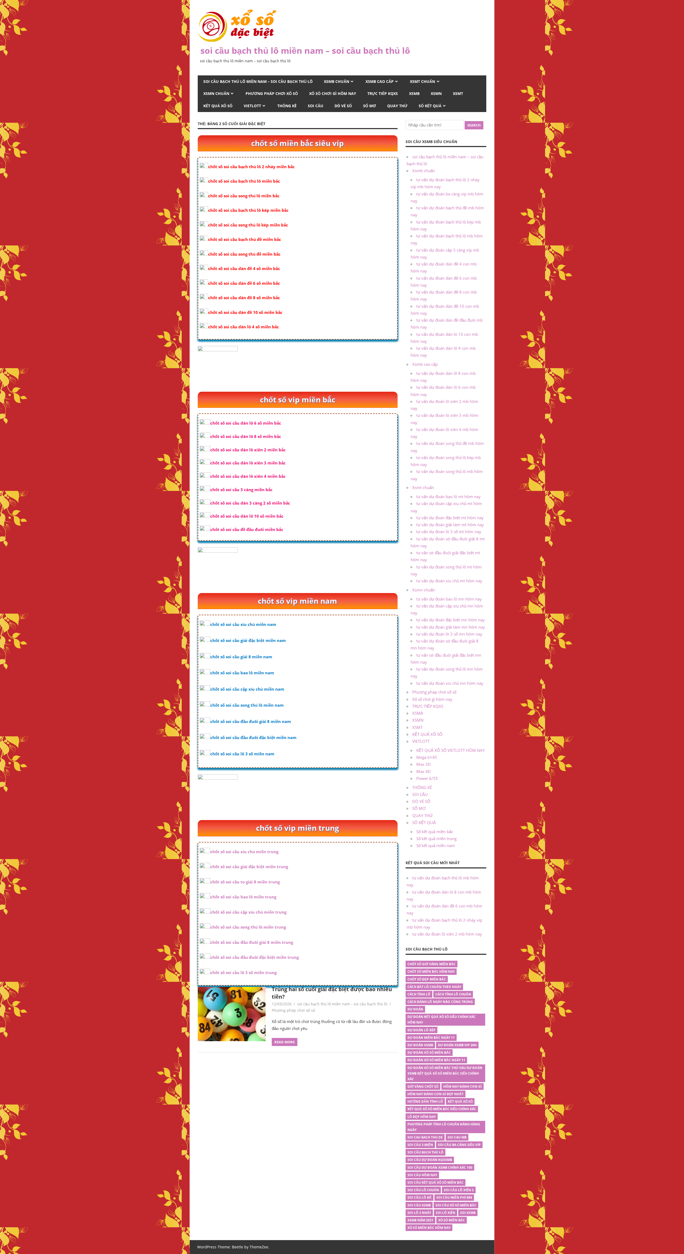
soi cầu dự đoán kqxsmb (429, 1159)
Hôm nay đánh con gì (462, 1086)
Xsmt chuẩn (422, 81)
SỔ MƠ (369, 105)
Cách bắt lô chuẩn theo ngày (434, 986)
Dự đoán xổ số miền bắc (429, 1052)
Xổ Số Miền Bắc (451, 1220)
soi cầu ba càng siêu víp (459, 1145)
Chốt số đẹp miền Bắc (426, 979)
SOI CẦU (315, 105)
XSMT (458, 93)
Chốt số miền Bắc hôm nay (431, 971)
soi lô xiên (445, 1212)
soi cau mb (457, 1137)
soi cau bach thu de (425, 1137)
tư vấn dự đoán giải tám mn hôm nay (450, 627)
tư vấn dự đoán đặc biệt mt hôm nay (450, 517)
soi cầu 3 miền (420, 1145)
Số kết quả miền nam (435, 845)
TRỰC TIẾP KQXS (382, 93)
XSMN (436, 93)
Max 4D (423, 771)
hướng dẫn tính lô (425, 1101)
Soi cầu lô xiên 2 (459, 1190)
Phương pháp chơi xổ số (272, 93)
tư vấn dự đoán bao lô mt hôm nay (448, 496)
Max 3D (423, 764)
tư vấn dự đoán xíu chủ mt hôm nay (449, 580)
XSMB (414, 93)
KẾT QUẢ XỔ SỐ (217, 105)
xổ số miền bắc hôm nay (428, 1227)
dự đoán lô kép (421, 1030)
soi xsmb (468, 1212)
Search (474, 125)
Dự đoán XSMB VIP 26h (457, 1045)
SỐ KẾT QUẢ (430, 105)
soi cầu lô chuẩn (423, 1190)
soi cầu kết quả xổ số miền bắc (435, 1182)
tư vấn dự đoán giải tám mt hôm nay (450, 524)
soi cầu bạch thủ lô (425, 1152)
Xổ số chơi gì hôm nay (332, 93)
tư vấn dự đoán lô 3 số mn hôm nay (449, 634)
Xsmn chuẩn (216, 93)
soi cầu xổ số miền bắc (456, 1205)
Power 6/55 (427, 778)
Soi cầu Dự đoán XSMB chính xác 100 (439, 1167)
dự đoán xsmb (420, 1045)
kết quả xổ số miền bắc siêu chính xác (441, 1109)
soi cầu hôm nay (422, 1175)
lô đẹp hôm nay (421, 1116)
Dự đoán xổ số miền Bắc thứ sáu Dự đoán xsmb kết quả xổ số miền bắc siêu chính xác (444, 1073)
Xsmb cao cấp (380, 81)
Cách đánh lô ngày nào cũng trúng (440, 1001)
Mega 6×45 (426, 757)
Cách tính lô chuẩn (453, 994)
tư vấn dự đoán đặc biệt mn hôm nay (450, 619)
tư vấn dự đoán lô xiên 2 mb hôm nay (447, 934)
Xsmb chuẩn (336, 81)
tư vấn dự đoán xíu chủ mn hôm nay (449, 683)
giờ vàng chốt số (422, 1086)
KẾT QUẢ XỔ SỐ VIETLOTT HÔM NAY (450, 750)
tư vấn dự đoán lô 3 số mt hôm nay (448, 531)
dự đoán (415, 1009)
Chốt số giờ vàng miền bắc (431, 964)
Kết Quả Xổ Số (460, 1101)
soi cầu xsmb (419, 1205)
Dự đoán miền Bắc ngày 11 (431, 1037)
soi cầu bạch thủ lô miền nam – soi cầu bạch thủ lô (305, 50)
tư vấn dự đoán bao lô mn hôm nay (449, 599)
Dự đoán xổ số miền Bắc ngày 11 (436, 1060)
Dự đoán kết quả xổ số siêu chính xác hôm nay (441, 1019)
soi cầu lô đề (419, 1197)
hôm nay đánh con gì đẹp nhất (435, 1094)
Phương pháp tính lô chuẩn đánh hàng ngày (443, 1127)
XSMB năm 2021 (420, 1220)
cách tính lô (418, 994)
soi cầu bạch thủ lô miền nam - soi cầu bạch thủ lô (342, 1003)
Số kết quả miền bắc (434, 831)
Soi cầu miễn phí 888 (454, 1197)
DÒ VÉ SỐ (343, 105)
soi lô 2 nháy (419, 1212)
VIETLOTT (252, 105)
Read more (284, 1042)
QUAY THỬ (397, 105)
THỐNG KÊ (287, 105)
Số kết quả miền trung (436, 838)
